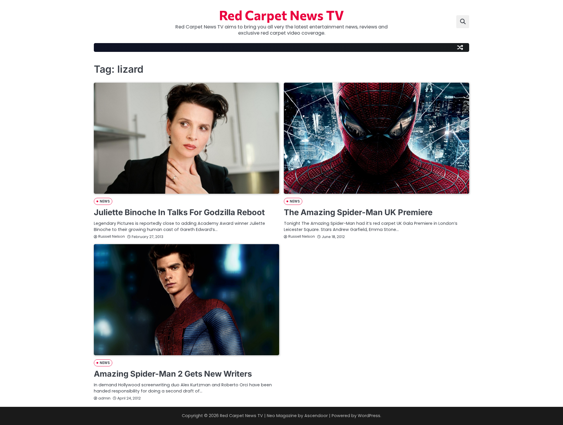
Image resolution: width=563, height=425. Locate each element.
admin (104, 398)
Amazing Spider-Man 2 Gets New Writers (173, 374)
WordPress (369, 416)
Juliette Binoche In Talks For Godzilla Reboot (179, 212)
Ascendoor (316, 416)
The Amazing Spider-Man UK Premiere (358, 212)
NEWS (105, 201)
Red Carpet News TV (281, 15)
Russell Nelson (111, 236)
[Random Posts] (460, 47)
